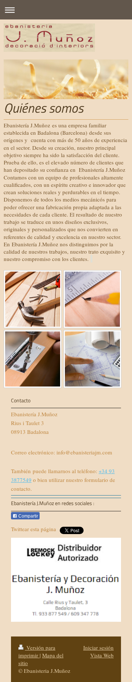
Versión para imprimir (36, 651)
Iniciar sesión (98, 647)
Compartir (27, 516)
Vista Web (102, 655)
